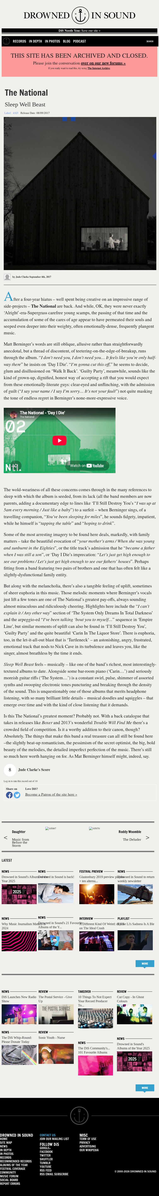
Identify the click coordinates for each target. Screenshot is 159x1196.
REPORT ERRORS (10, 1183)
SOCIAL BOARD (9, 1180)
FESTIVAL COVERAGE (12, 1169)
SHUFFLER (46, 1159)
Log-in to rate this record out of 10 (20, 781)
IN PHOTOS (6, 1154)
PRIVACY (85, 1142)
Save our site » (79, 30)
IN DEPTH (6, 1150)
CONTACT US (47, 1135)
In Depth (35, 41)
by (20, 277)
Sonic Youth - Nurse (52, 1037)
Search (150, 41)
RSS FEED (46, 1170)
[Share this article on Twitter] (17, 795)
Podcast (79, 41)
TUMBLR (45, 1163)
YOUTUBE (45, 1166)
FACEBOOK (46, 1152)
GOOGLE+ (45, 1148)
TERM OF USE (88, 1139)
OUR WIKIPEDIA (89, 1150)
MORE (145, 963)
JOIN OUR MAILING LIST (54, 1139)
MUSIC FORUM (9, 1176)
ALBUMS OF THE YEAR (14, 1165)
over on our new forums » (103, 63)
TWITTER (45, 1155)
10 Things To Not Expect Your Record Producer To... (94, 1001)
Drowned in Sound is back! (56, 877)
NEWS (3, 1146)
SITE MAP (6, 1142)
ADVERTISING (88, 1146)
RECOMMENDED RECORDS (16, 1161)
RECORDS (5, 1157)
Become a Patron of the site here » (51, 794)
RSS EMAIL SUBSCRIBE (54, 1174)
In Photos (52, 41)
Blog (66, 41)
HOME (3, 1139)
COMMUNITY (8, 1172)
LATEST (7, 860)
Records (19, 41)
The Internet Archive (99, 68)
